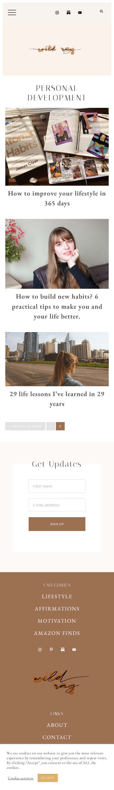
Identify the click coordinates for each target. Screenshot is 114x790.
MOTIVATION (57, 620)
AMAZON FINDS (57, 633)
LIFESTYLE (57, 596)
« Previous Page (25, 426)
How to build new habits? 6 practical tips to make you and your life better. (57, 306)
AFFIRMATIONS (57, 608)
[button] (101, 13)
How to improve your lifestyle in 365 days (57, 198)
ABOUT (57, 724)
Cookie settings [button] (21, 778)
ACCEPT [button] (48, 778)
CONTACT (57, 737)
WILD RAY (57, 49)
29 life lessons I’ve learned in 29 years (57, 398)
